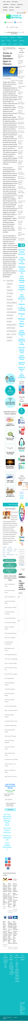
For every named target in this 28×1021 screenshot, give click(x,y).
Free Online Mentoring (21, 298)
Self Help (12, 37)
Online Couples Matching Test (21, 333)
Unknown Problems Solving (21, 307)
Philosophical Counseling (21, 270)
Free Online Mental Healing (10, 633)
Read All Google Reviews (21, 497)
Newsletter (6, 960)
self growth (10, 318)
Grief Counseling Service (21, 261)
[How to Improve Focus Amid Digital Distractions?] (15, 880)
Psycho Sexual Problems (21, 288)
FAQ (5, 967)
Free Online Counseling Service (20, 62)
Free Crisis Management (22, 279)
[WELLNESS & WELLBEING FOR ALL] (10, 500)
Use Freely (11, 7)
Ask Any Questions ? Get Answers (21, 228)
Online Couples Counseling (10, 607)
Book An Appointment (7, 838)
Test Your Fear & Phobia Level (21, 350)
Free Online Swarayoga (10, 689)
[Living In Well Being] (14, 17)
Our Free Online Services (7, 830)
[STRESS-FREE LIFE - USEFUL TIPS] (10, 486)
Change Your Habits (10, 571)
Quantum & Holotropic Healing (20, 98)
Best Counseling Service (10, 596)
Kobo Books (9, 550)
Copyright (11, 974)
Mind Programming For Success (21, 118)
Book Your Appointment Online (21, 56)
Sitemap (15, 1017)
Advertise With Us (21, 363)
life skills (9, 296)
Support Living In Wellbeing (17, 977)
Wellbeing (19, 37)
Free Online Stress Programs (11, 674)
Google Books (10, 549)
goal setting (10, 280)
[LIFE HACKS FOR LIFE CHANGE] (10, 458)
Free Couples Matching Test (11, 654)
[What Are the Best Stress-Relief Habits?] (10, 880)
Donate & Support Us (21, 369)
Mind (9, 44)
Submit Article (9, 560)
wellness (9, 340)
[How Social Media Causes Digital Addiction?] (15, 918)
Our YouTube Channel (17, 969)
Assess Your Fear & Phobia (11, 663)
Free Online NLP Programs (10, 736)
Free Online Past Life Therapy (11, 759)
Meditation (21, 40)
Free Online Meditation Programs (20, 152)
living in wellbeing (12, 302)
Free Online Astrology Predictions (20, 207)
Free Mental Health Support (11, 725)
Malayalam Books (10, 554)
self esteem (10, 315)
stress (8, 334)
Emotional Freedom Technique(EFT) (21, 112)
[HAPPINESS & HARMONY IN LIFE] (10, 429)
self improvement (11, 324)
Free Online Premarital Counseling (20, 82)
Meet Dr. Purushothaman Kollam (21, 234)
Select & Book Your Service (11, 776)
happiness (9, 283)
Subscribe (10, 809)
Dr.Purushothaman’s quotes (21, 552)
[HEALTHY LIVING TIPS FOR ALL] (10, 444)
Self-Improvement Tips (10, 47)
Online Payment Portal (22, 357)
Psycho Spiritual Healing (10, 618)
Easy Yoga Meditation (9, 678)
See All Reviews (22, 492)
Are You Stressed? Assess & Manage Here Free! (7, 819)
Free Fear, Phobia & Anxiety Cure (21, 137)
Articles (20, 44)
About (5, 966)
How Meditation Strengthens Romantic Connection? (11, 924)
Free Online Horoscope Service (20, 213)
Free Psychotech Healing (10, 622)
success (14, 334)
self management (11, 331)
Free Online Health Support (10, 706)
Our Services (12, 4)
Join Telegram (19, 22)
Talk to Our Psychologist (10, 637)
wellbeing (9, 337)
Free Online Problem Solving (11, 721)
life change (10, 293)
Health (2, 40)
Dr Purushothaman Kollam (21, 564)
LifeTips (15, 40)
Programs (6, 961)
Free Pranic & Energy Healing (11, 659)
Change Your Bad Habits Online (21, 72)
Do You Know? (15, 1)
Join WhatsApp (10, 22)
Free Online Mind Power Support (20, 197)
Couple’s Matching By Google (21, 341)
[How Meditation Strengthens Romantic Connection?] (10, 918)
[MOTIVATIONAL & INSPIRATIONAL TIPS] (10, 472)
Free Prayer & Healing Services (21, 168)
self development (11, 312)
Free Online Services (11, 963)
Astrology (11, 966)
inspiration (9, 290)
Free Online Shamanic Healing (20, 162)
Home (4, 1)
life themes (10, 299)
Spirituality (5, 7)
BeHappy (3, 44)
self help (9, 321)
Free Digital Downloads (7, 846)
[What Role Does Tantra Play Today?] (5, 918)
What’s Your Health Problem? (11, 710)
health (8, 287)
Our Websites (6, 4)
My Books (5, 547)
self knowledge (11, 328)
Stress (8, 40)
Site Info (8, 1)
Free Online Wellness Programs (20, 182)
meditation (9, 306)
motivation (9, 309)
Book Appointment (10, 565)
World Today (19, 4)
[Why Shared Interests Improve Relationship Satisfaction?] (5, 880)
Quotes (15, 44)
